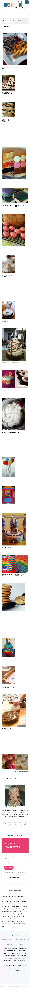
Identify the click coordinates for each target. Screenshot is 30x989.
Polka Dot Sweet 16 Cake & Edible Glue (7, 390)
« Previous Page (8, 778)
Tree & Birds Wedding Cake (10, 362)
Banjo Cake (5, 321)
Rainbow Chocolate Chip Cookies (20, 575)
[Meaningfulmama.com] (15, 9)
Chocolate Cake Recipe (8, 770)
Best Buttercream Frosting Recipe (11, 432)
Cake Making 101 (6, 728)
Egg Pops (4, 478)
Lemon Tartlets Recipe (21, 771)
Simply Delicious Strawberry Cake (11, 248)
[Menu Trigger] (27, 2)
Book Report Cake (7, 205)
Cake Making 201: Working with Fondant (8, 687)
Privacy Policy (15, 974)
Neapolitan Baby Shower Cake (10, 180)
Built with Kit (15, 877)
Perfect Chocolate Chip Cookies (11, 612)
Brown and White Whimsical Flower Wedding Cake (7, 93)
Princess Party (6, 547)
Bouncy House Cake (7, 506)
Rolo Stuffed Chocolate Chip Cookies (6, 120)
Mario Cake (5, 658)
